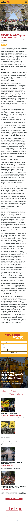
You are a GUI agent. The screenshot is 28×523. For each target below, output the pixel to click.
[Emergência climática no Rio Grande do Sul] (8, 460)
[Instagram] (16, 508)
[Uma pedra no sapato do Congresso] (8, 434)
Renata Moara (4, 40)
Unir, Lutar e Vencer (9, 413)
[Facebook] (8, 508)
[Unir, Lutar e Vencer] (8, 411)
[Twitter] (12, 508)
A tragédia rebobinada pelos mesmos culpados (10, 468)
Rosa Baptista (13, 415)
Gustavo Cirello (4, 465)
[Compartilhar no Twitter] (4, 45)
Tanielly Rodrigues (5, 439)
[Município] (17, 350)
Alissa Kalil (3, 489)
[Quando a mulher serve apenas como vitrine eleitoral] (8, 484)
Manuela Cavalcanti (5, 415)
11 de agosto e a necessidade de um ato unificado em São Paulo (14, 417)
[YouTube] (20, 508)
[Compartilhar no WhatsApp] (6, 45)
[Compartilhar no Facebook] (2, 45)
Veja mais (14, 499)
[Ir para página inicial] (5, 3)
